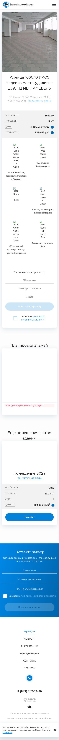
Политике (7, 733)
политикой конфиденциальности (38, 596)
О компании (29, 646)
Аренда (29, 631)
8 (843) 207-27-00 (29, 691)
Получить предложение (29, 607)
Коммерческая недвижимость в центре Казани (29, 718)
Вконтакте (29, 707)
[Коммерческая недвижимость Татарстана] (20, 5)
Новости (30, 639)
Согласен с (32, 318)
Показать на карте (39, 101)
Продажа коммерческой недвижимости (29, 713)
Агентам (29, 668)
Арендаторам (29, 653)
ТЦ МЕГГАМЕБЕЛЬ (30, 479)
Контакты (29, 661)
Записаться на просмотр (29, 306)
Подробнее (30, 517)
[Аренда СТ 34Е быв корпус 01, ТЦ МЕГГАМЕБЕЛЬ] (29, 42)
